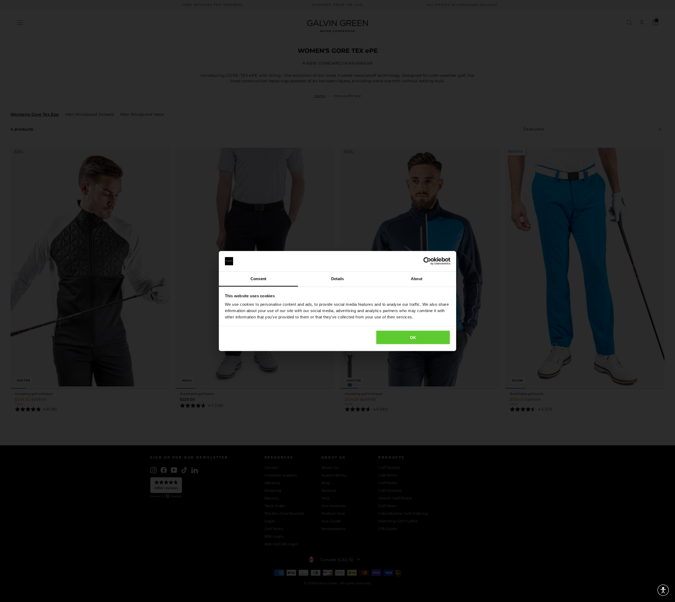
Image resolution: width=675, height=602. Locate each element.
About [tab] (416, 278)
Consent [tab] (258, 278)
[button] (663, 590)
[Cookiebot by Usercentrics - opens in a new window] (427, 261)
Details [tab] (337, 278)
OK (413, 337)
